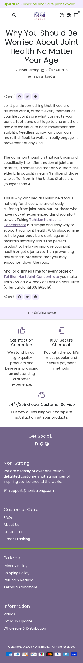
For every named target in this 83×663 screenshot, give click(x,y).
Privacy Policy (15, 565)
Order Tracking (17, 538)
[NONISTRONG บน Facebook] (36, 444)
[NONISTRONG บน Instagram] (47, 444)
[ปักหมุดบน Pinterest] (35, 96)
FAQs (8, 517)
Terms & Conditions (21, 587)
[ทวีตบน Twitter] (27, 96)
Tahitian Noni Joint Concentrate (31, 276)
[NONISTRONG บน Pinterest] (41, 444)
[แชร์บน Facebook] (19, 96)
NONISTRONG (41, 647)
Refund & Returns (19, 580)
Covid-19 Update (18, 621)
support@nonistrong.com (29, 490)
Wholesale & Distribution (25, 628)
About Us (11, 524)
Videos (9, 614)
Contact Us (13, 531)
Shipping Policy (16, 573)
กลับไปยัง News (41, 312)
